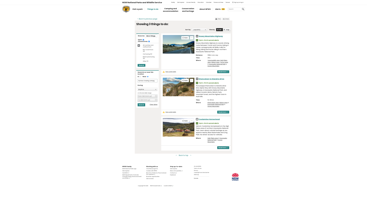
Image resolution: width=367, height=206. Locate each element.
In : (139, 77)
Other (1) (145, 61)
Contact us (173, 173)
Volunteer (208, 2)
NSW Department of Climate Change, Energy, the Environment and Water (131, 176)
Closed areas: (143, 41)
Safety (173, 2)
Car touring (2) (147, 54)
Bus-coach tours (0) (148, 50)
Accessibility (197, 166)
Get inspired (180, 2)
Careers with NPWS (151, 171)
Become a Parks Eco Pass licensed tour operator (156, 173)
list (220, 30)
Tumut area (224, 62)
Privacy (196, 170)
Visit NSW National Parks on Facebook (124, 185)
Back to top (183, 155)
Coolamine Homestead (209, 119)
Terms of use (197, 168)
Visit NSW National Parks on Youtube (132, 185)
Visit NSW (125, 173)
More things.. (151, 36)
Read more (222, 72)
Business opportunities (152, 176)
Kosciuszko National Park (217, 64)
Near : (145, 77)
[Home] (126, 9)
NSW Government (155, 186)
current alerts (213, 40)
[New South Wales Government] (235, 177)
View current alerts (170, 71)
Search (141, 65)
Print (219, 19)
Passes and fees (218, 2)
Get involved (149, 178)
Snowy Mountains (213, 66)
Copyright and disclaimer (201, 172)
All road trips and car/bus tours (148, 46)
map (227, 30)
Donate (196, 178)
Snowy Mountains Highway (211, 36)
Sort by (188, 30)
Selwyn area (215, 62)
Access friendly (190, 2)
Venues (228, 2)
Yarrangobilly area (214, 60)
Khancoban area (213, 103)
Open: (140, 40)
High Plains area (213, 138)
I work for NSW (168, 186)
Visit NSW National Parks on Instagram (128, 185)
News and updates (175, 171)
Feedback (173, 175)
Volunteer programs (152, 168)
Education (201, 2)
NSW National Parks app (129, 168)
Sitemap (196, 174)
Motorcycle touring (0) (149, 57)
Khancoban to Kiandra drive (211, 79)
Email (227, 19)
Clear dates (153, 104)
